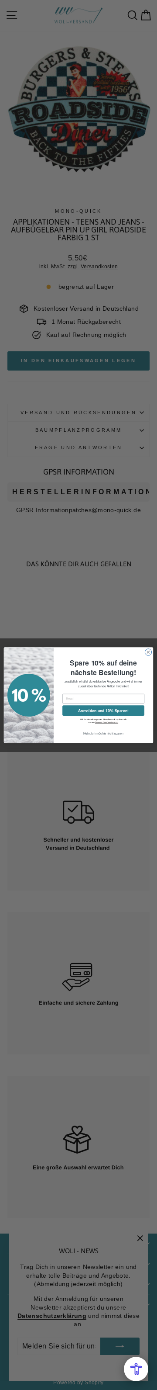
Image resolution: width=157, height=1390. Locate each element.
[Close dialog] (148, 651)
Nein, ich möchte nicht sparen (103, 733)
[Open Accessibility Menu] (136, 1369)
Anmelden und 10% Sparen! (103, 710)
